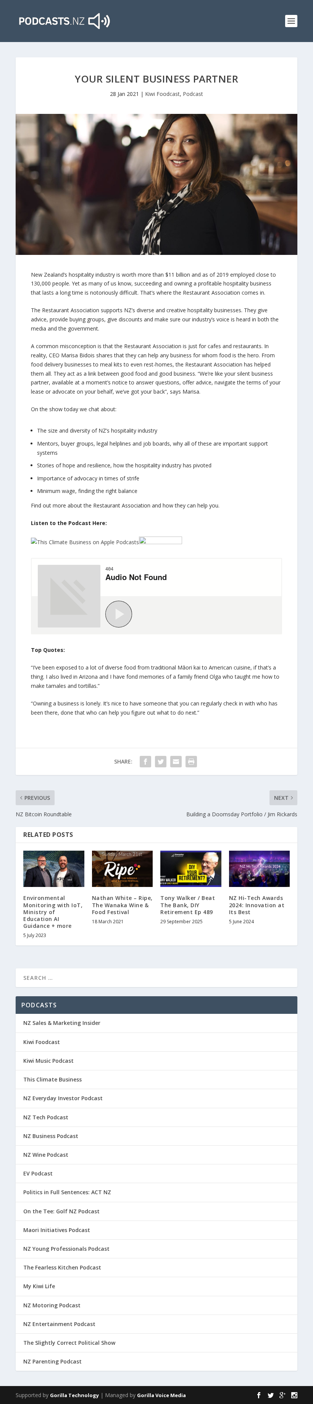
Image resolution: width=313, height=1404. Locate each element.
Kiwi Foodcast (162, 93)
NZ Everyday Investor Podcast (63, 1098)
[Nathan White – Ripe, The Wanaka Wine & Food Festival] (122, 869)
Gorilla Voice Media (161, 1395)
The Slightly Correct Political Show (69, 1342)
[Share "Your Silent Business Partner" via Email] (176, 761)
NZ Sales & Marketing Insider (61, 1022)
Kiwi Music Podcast (48, 1060)
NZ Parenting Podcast (52, 1361)
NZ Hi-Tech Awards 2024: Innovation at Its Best (257, 904)
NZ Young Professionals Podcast (66, 1248)
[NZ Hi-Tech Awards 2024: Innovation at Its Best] (259, 869)
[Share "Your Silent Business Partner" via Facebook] (145, 761)
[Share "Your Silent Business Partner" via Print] (191, 761)
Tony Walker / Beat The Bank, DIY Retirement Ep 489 (187, 904)
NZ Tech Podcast (45, 1117)
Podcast (193, 93)
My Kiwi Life (39, 1286)
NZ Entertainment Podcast (59, 1324)
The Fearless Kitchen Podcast (62, 1267)
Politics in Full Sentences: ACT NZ (67, 1192)
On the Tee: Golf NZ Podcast (61, 1211)
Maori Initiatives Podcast (56, 1230)
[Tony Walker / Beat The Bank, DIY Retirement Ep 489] (190, 869)
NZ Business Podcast (50, 1136)
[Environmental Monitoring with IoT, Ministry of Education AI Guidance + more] (53, 869)
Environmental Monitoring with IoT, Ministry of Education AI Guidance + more (52, 911)
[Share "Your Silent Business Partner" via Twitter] (160, 761)
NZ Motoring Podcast (52, 1305)
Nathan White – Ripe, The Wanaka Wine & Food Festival (122, 904)
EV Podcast (38, 1173)
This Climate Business (52, 1079)
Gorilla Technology (74, 1395)
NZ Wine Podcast (45, 1154)
